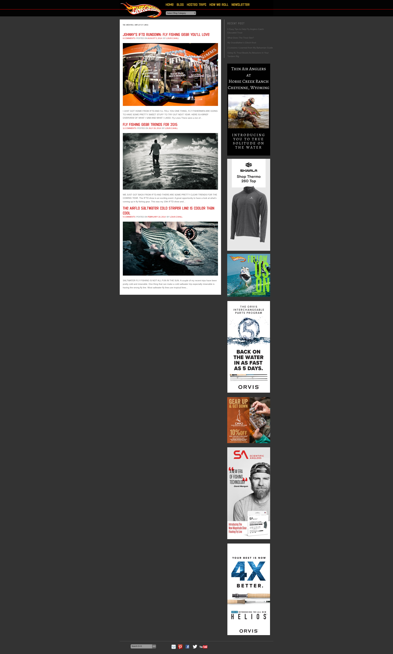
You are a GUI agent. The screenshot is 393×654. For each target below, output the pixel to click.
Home (170, 4)
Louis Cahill (172, 38)
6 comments (129, 38)
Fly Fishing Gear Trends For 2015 (150, 124)
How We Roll (218, 4)
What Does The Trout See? (240, 37)
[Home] (141, 19)
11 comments (129, 128)
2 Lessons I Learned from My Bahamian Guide (250, 47)
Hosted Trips (196, 4)
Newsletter (241, 4)
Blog (180, 4)
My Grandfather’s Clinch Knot (241, 42)
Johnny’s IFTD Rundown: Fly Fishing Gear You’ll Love (166, 34)
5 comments (129, 217)
